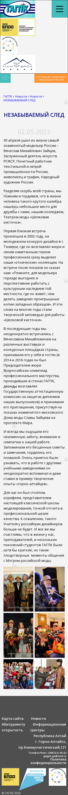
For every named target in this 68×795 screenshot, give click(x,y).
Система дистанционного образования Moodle (51, 78)
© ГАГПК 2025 (11, 793)
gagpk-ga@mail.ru (54, 756)
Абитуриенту (13, 724)
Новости (38, 718)
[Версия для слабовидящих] (5, 78)
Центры (37, 730)
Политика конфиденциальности (48, 761)
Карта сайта (13, 718)
